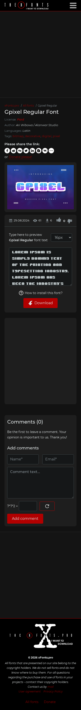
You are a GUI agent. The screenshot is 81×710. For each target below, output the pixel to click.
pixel (56, 136)
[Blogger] (38, 150)
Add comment (25, 518)
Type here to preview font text (28, 237)
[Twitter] (26, 150)
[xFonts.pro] (27, 6)
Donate (50, 702)
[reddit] (13, 150)
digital (47, 136)
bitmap (18, 136)
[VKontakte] (45, 150)
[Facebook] (7, 150)
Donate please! (20, 157)
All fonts (31, 702)
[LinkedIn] (32, 150)
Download (43, 303)
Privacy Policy (53, 691)
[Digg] (19, 150)
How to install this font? (44, 293)
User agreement (29, 691)
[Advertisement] (40, 54)
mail (50, 686)
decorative (32, 136)
